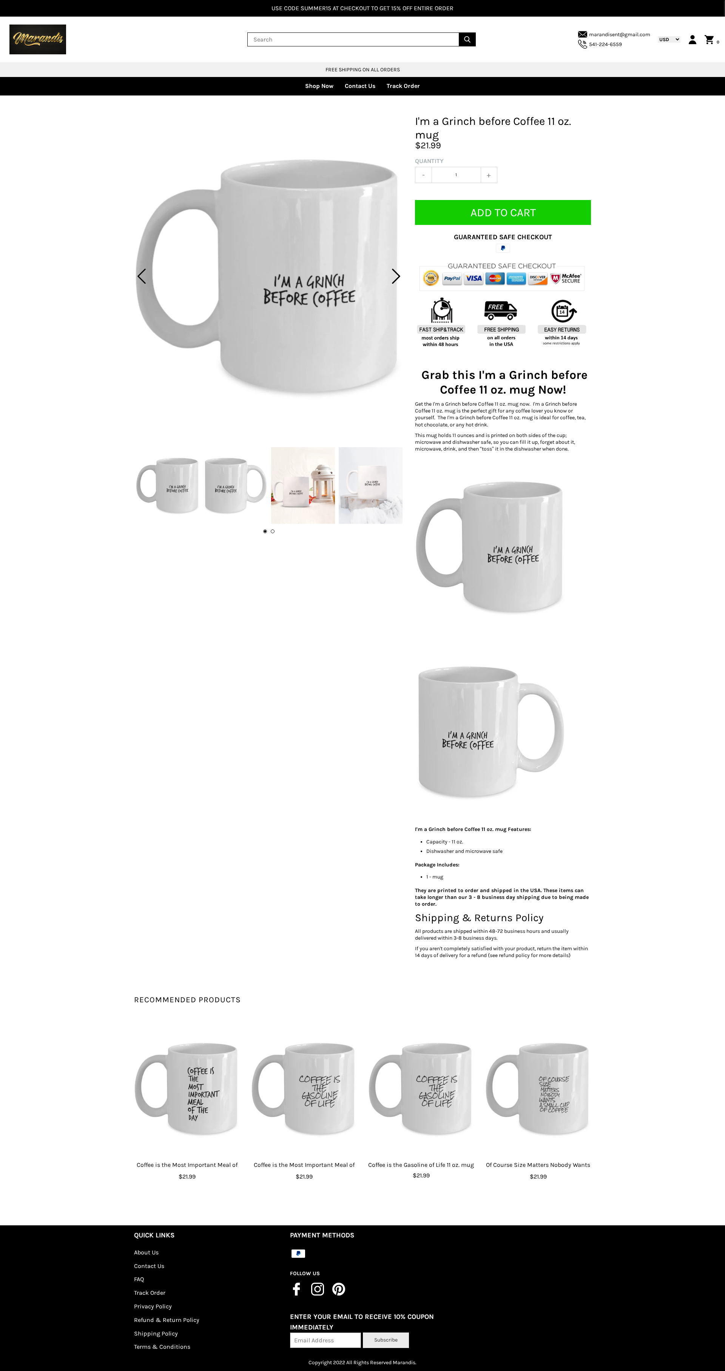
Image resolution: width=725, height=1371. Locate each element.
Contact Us (360, 85)
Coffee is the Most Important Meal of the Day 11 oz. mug (187, 1170)
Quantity (429, 161)
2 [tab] (272, 531)
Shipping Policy (156, 1333)
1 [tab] (265, 531)
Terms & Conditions (162, 1346)
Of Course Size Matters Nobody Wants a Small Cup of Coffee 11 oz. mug (538, 1170)
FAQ (139, 1279)
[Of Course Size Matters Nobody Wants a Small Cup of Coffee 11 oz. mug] (538, 1088)
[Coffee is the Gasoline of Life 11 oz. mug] (421, 1088)
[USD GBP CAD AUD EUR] (665, 39)
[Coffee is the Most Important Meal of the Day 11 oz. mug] (187, 1088)
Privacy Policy (153, 1306)
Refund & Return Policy (166, 1319)
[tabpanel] (269, 276)
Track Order (403, 85)
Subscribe (386, 1340)
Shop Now (319, 85)
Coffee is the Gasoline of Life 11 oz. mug (421, 1164)
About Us (146, 1252)
